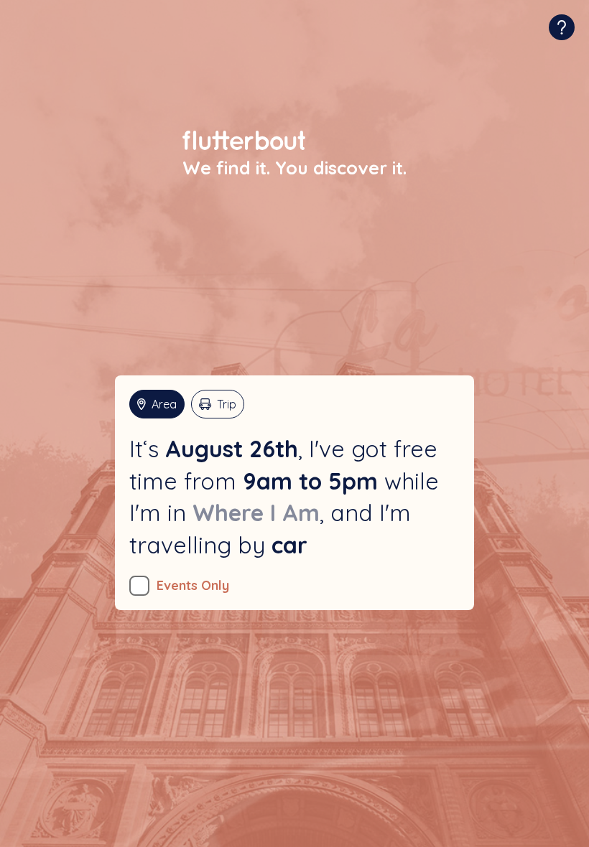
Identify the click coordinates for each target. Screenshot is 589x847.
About (562, 27)
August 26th (231, 448)
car (289, 544)
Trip (226, 404)
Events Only (193, 585)
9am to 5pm (310, 481)
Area (164, 404)
